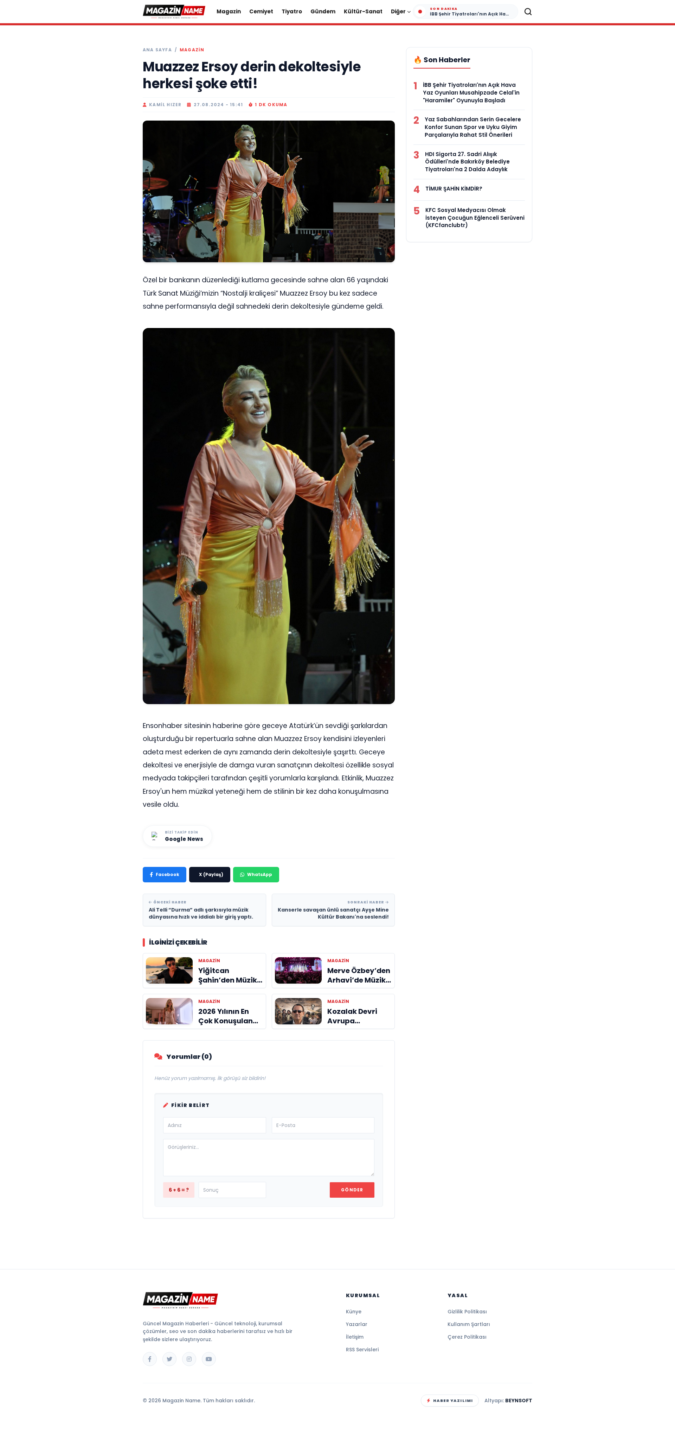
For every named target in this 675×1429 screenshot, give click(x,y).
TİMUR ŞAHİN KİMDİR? (453, 188)
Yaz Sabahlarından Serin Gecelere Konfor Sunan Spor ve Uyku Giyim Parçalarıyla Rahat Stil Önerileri (473, 127)
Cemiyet (261, 11)
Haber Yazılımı (453, 1400)
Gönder (352, 1190)
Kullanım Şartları (469, 1324)
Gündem (322, 11)
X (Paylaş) (211, 874)
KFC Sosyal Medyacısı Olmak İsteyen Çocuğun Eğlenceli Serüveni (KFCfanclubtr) (475, 217)
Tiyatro (292, 11)
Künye (353, 1311)
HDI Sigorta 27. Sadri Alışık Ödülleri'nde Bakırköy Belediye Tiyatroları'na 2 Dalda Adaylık (467, 161)
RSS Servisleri (362, 1349)
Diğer (398, 11)
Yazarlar (356, 1324)
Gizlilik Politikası (467, 1311)
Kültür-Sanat (363, 11)
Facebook (167, 874)
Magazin (229, 11)
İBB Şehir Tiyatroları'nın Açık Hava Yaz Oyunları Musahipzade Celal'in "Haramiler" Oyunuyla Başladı (471, 92)
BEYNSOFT (518, 1400)
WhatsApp (259, 874)
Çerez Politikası (467, 1336)
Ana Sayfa (157, 50)
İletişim (355, 1336)
